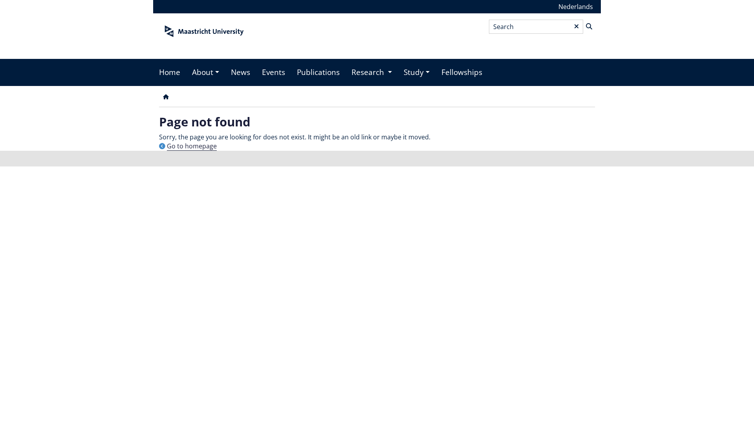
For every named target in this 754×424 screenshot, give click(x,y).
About (202, 72)
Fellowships (461, 72)
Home (169, 72)
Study (414, 72)
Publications (318, 72)
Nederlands (575, 6)
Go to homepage (192, 146)
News (240, 72)
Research (368, 72)
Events (273, 72)
